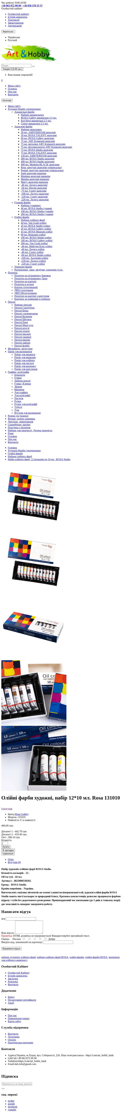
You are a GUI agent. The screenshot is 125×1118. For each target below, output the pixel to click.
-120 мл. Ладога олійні (33, 261)
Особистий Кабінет (18, 972)
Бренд (11, 997)
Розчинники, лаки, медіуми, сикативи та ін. (38, 269)
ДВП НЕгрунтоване (25, 293)
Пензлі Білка (21, 310)
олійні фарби (77, 957)
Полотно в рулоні (24, 284)
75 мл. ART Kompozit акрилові (38, 141)
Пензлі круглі (21, 328)
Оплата (12, 1039)
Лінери (18, 386)
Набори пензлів (23, 304)
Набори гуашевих (31, 205)
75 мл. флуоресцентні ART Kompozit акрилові (46, 147)
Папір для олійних (24, 360)
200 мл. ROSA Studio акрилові (37, 158)
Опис (11, 859)
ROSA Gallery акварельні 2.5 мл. (39, 117)
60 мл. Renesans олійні (33, 234)
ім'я (3, 918)
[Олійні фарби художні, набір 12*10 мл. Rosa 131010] (33, 593)
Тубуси (18, 407)
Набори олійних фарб (33, 220)
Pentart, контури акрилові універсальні (42, 170)
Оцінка (5, 939)
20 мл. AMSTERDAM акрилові (38, 132)
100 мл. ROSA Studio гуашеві (37, 211)
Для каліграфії (22, 395)
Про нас (12, 91)
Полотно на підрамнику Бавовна (32, 275)
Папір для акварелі (24, 354)
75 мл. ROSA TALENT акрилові (39, 152)
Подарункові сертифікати (22, 1000)
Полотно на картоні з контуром (31, 296)
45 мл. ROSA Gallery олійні (36, 228)
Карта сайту (14, 1021)
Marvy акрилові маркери (34, 182)
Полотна (12, 272)
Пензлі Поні (21, 322)
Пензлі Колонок (23, 316)
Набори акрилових (31, 129)
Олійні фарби (21, 217)
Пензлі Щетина (22, 319)
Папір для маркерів (25, 357)
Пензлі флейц (21, 345)
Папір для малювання (20, 351)
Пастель (18, 398)
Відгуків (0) (14, 862)
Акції (11, 1002)
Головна (12, 88)
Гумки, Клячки (22, 383)
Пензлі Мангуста (23, 325)
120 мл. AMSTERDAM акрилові (39, 155)
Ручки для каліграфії (25, 404)
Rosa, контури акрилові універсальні (41, 167)
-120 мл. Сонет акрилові (34, 196)
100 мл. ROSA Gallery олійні (36, 240)
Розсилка (13, 981)
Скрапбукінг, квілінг (19, 424)
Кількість (6, 840)
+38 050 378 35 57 (32, 5)
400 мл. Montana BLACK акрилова (40, 164)
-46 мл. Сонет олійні (32, 252)
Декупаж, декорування (20, 421)
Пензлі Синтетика (24, 307)
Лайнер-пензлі (22, 380)
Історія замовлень (17, 17)
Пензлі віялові (22, 339)
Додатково (14, 1036)
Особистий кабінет (18, 14)
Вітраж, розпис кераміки (21, 418)
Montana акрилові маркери (35, 176)
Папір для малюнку (25, 366)
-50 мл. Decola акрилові (34, 188)
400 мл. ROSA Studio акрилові (37, 161)
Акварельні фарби (24, 112)
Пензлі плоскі (22, 331)
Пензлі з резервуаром (26, 313)
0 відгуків (6, 808)
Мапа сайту (14, 85)
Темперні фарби (23, 266)
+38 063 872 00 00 (11, 5)
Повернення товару (19, 1018)
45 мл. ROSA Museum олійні (36, 231)
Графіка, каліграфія (18, 372)
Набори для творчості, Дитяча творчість (30, 430)
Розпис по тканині (18, 415)
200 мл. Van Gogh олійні (34, 243)
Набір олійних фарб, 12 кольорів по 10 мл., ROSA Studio (39, 459)
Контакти (13, 94)
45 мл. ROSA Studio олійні (35, 226)
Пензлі (11, 301)
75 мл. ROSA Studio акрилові (37, 150)
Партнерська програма (20, 1042)
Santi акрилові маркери (33, 173)
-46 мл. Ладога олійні (32, 249)
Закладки (13, 978)
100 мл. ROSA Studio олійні (36, 237)
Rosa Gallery (22, 814)
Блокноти (19, 375)
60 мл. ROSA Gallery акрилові (37, 138)
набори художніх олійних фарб (18, 957)
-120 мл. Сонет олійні (33, 263)
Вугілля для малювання (27, 413)
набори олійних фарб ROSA (52, 957)
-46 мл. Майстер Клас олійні (36, 246)
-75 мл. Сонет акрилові (33, 190)
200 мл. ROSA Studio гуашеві (37, 214)
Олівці (18, 377)
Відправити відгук (11, 948)
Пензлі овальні (22, 334)
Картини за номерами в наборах (32, 299)
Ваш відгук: (7, 932)
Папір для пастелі (24, 363)
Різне (11, 433)
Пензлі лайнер (22, 342)
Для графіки (21, 392)
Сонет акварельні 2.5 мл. (34, 123)
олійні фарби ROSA (96, 957)
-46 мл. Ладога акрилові (34, 185)
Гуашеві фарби (22, 202)
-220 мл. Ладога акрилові (35, 199)
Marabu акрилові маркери (35, 179)
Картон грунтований (26, 287)
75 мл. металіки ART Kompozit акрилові (43, 144)
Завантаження (15, 22)
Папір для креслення (25, 369)
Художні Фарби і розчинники (24, 109)
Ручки (17, 401)
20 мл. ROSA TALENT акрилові (39, 135)
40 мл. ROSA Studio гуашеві (36, 208)
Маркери (19, 389)
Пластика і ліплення (19, 427)
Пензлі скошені (22, 337)
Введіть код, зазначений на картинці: (21, 942)
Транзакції (13, 20)
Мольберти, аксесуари (20, 348)
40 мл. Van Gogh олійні (33, 223)
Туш (16, 410)
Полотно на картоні (25, 281)
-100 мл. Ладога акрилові (35, 193)
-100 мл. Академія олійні (34, 258)
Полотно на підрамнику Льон (30, 278)
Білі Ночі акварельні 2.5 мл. (36, 120)
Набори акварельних (32, 114)
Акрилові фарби (23, 126)
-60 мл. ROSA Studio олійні (36, 255)
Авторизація (15, 25)
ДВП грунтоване (23, 290)
